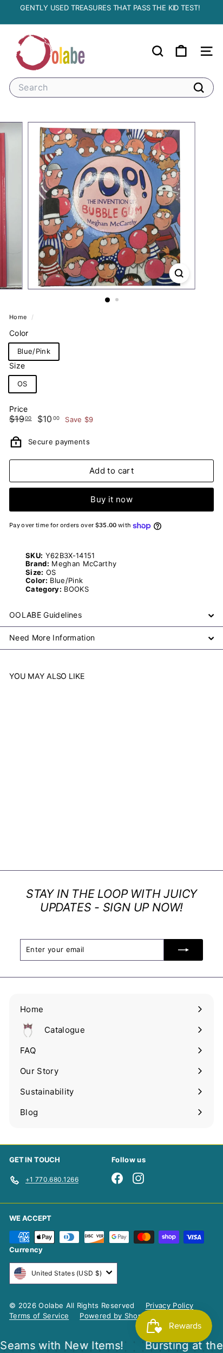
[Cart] (181, 51)
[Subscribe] (183, 950)
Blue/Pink (33, 351)
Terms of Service (39, 1315)
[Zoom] (179, 273)
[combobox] (111, 87)
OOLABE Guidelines (45, 614)
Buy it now (111, 499)
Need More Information (52, 637)
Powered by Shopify (115, 1315)
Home (19, 317)
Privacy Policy (170, 1305)
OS (22, 383)
